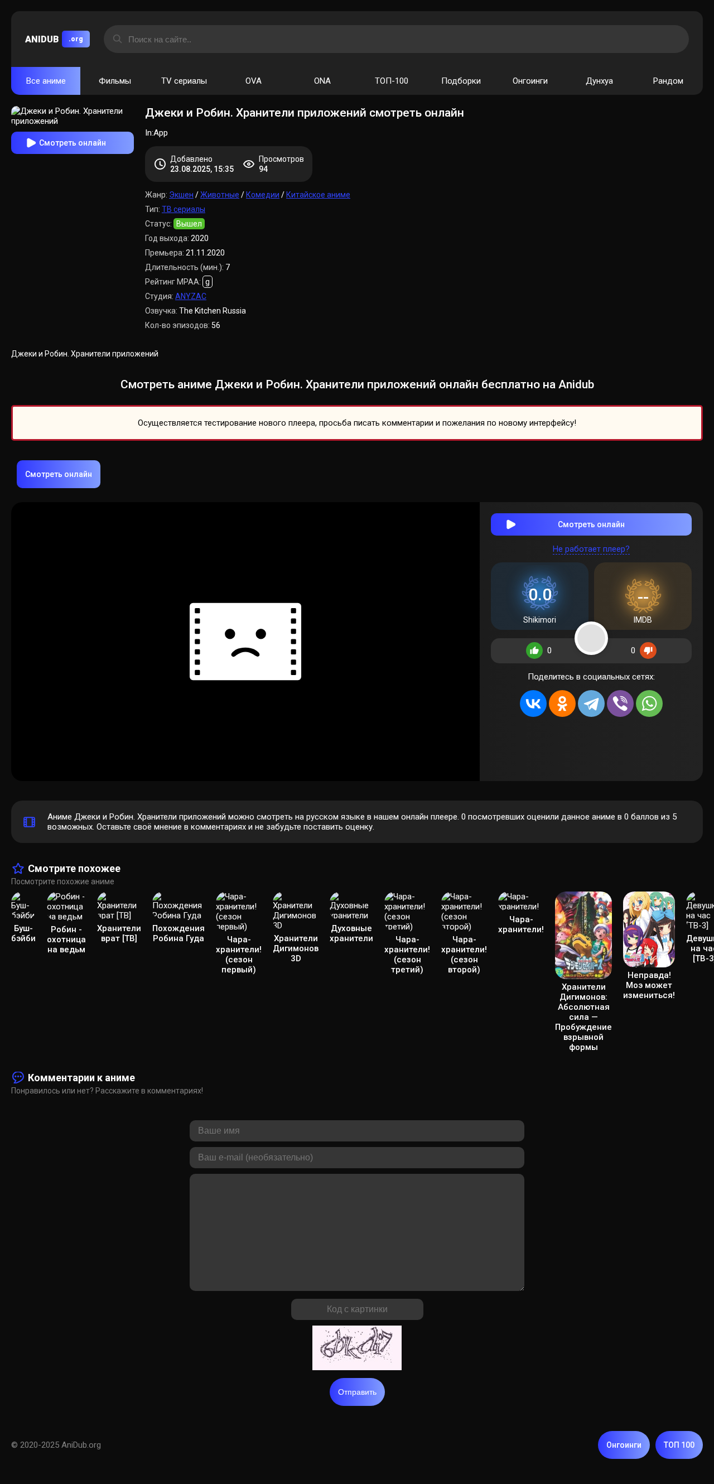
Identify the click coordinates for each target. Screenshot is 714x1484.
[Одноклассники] (562, 703)
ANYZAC (190, 296)
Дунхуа (599, 81)
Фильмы (115, 81)
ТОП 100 (679, 1444)
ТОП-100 (391, 81)
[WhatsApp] (649, 703)
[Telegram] (591, 703)
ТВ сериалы (183, 209)
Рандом (668, 81)
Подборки (461, 81)
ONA (322, 81)
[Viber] (620, 703)
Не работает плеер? (591, 549)
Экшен (181, 194)
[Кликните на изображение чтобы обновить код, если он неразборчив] (357, 1349)
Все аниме (46, 81)
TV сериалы (184, 81)
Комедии (262, 194)
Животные (219, 194)
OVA (253, 81)
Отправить (357, 1391)
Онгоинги (530, 81)
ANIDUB (54, 39)
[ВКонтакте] (533, 703)
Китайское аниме (318, 194)
